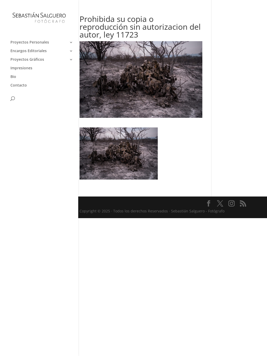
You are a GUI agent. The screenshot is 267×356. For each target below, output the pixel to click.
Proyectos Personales (29, 42)
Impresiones (21, 68)
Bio (13, 77)
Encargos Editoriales (28, 51)
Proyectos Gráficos (27, 60)
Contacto (18, 85)
